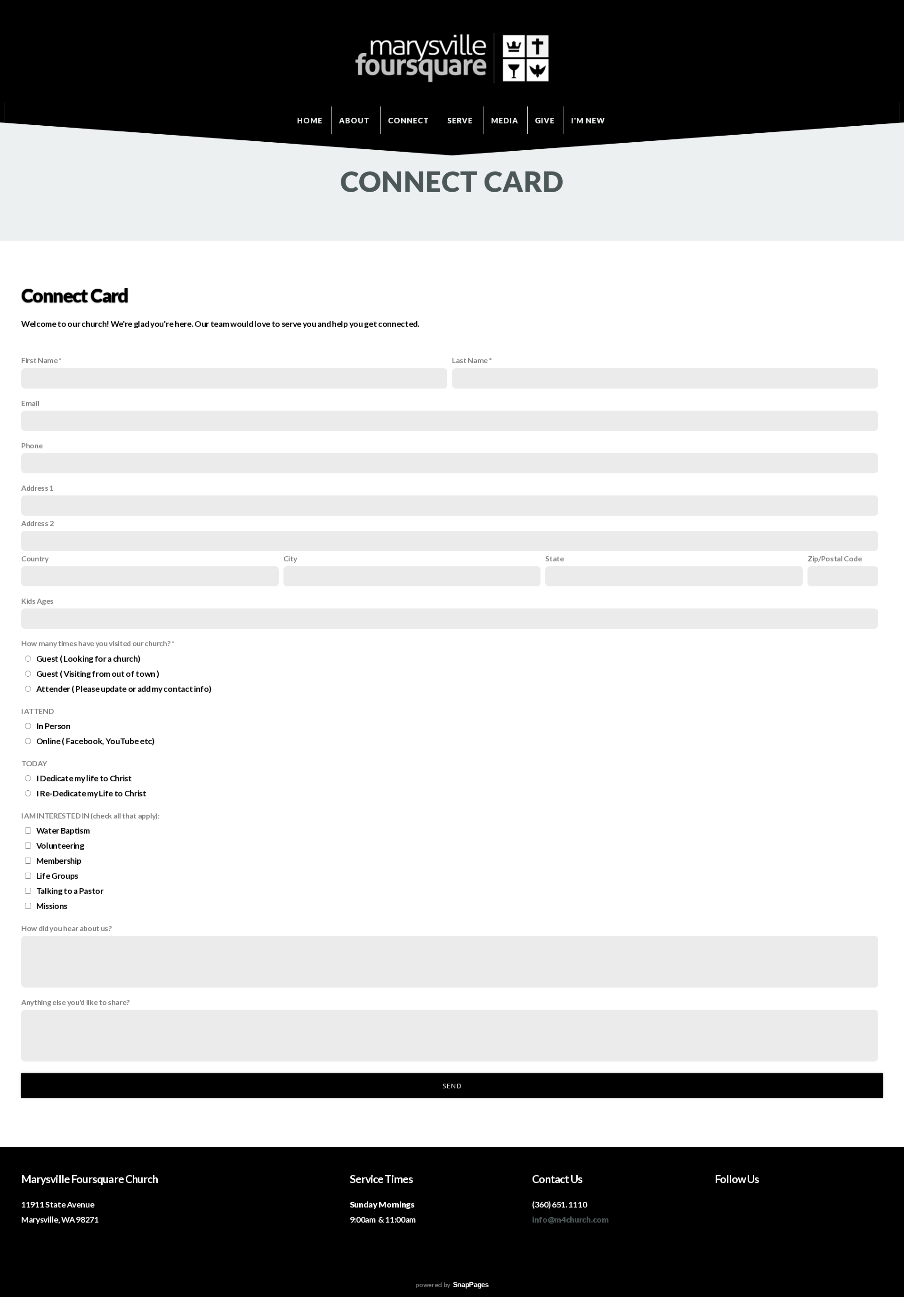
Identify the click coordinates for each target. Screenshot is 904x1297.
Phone (31, 445)
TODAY (34, 763)
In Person (53, 726)
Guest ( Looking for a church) (88, 659)
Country (34, 558)
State (554, 558)
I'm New (589, 120)
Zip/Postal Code (834, 558)
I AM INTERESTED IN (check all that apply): (90, 815)
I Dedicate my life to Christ (84, 778)
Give (545, 120)
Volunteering (60, 846)
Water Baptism (63, 830)
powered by (451, 1285)
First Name (39, 360)
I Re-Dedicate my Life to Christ (91, 793)
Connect (409, 120)
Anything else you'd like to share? (75, 1001)
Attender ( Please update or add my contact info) (123, 689)
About (355, 120)
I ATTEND (37, 710)
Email (30, 402)
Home (310, 120)
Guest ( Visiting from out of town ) (97, 674)
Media (504, 120)
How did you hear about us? (66, 928)
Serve (461, 120)
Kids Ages (37, 600)
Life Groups (57, 876)
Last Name (470, 360)
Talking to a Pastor (70, 891)
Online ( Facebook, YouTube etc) (95, 741)
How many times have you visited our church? (95, 643)
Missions (51, 906)
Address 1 (37, 487)
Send (452, 1085)
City (290, 558)
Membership (58, 861)
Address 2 (37, 523)
